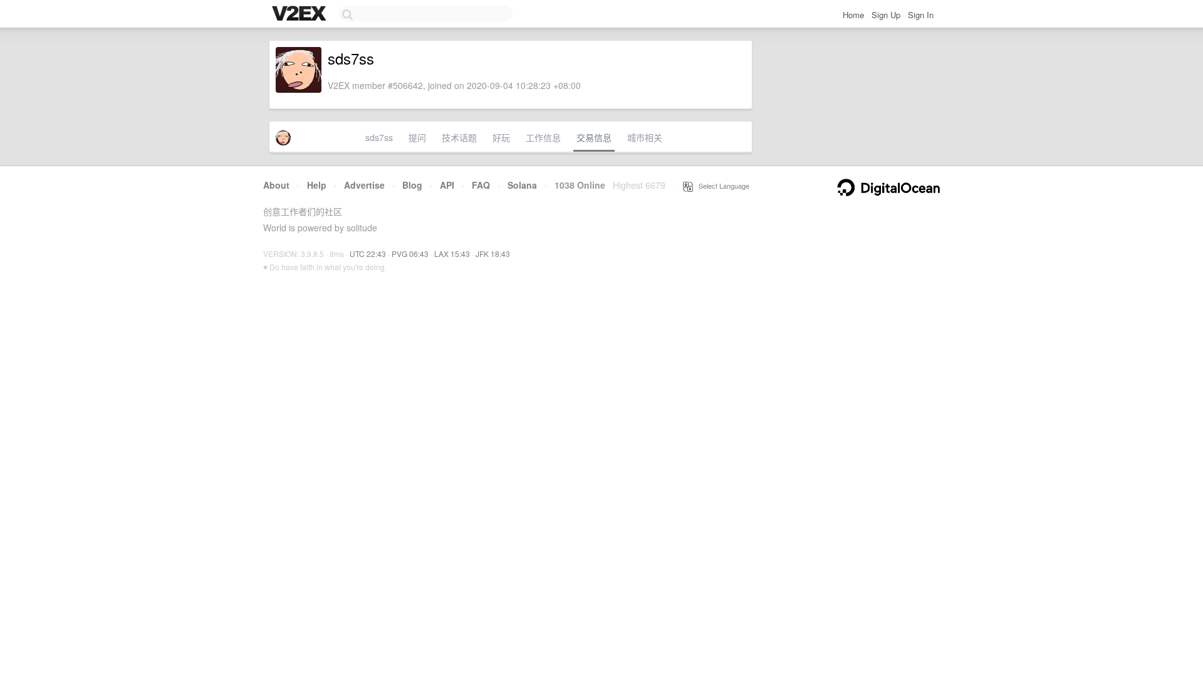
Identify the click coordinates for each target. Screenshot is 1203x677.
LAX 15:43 (452, 253)
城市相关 (644, 137)
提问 (417, 137)
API (447, 185)
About (276, 185)
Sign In (921, 15)
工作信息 (543, 137)
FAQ (481, 185)
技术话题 (459, 137)
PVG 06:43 (410, 253)
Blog (412, 185)
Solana (522, 185)
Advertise (364, 185)
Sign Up (886, 15)
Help (316, 185)
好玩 (501, 137)
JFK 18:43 (493, 253)
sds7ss (379, 137)
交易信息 (594, 137)
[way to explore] (300, 14)
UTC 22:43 (368, 253)
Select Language (721, 186)
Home (853, 15)
